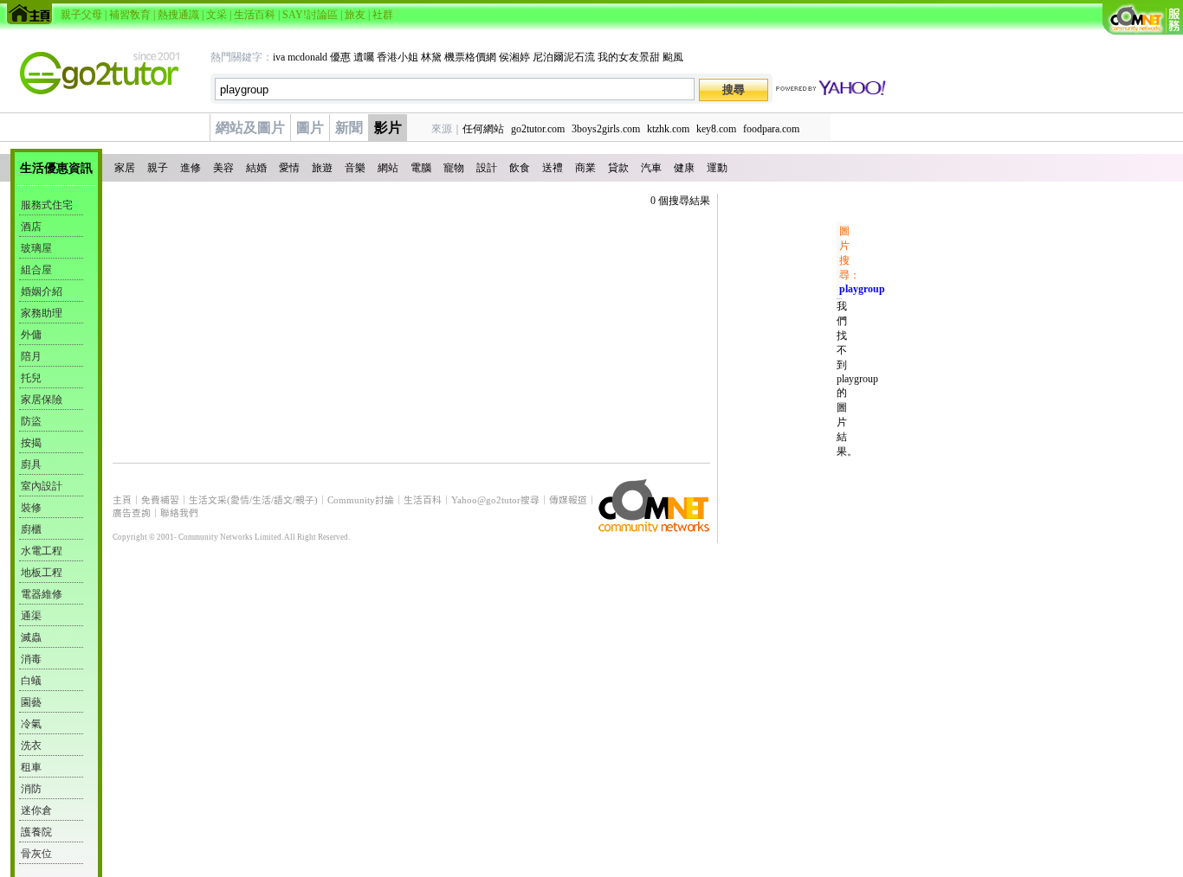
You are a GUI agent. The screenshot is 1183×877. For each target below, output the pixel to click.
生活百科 (254, 15)
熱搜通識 (178, 15)
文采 (216, 15)
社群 (382, 15)
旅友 (355, 15)
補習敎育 (130, 15)
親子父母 (81, 15)
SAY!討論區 (310, 15)
